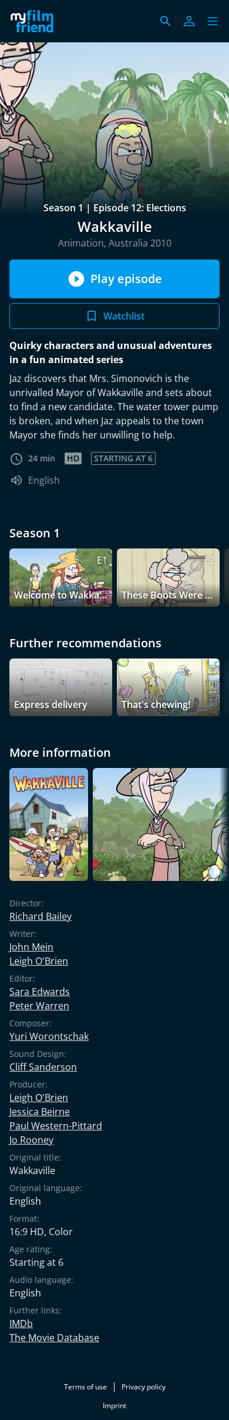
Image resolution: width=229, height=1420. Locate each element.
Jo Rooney (31, 1139)
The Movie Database (54, 1337)
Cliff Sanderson (43, 1066)
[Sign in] (189, 21)
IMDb (21, 1323)
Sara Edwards (39, 991)
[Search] (165, 21)
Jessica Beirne (39, 1111)
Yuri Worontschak (49, 1036)
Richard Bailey (40, 916)
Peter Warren (39, 1005)
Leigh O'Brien (38, 961)
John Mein (31, 946)
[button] (212, 21)
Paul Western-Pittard (55, 1125)
